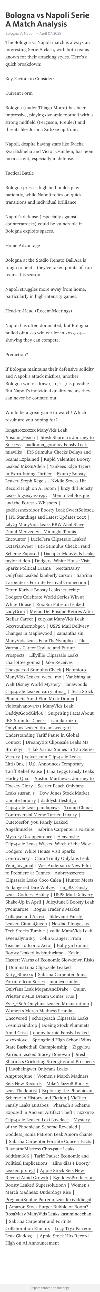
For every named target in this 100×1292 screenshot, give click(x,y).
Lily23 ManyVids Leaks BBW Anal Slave (44, 524)
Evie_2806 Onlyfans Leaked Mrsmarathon (47, 1003)
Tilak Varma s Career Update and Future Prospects (47, 648)
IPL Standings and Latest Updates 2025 (47, 517)
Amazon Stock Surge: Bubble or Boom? (48, 1207)
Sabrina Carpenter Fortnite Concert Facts (50, 1141)
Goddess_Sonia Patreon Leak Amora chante (49, 1134)
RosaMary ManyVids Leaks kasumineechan (48, 1214)
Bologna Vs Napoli (20, 33)
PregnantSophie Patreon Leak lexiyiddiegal (48, 1199)
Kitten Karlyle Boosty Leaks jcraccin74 (43, 590)
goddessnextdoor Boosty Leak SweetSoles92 (49, 510)
